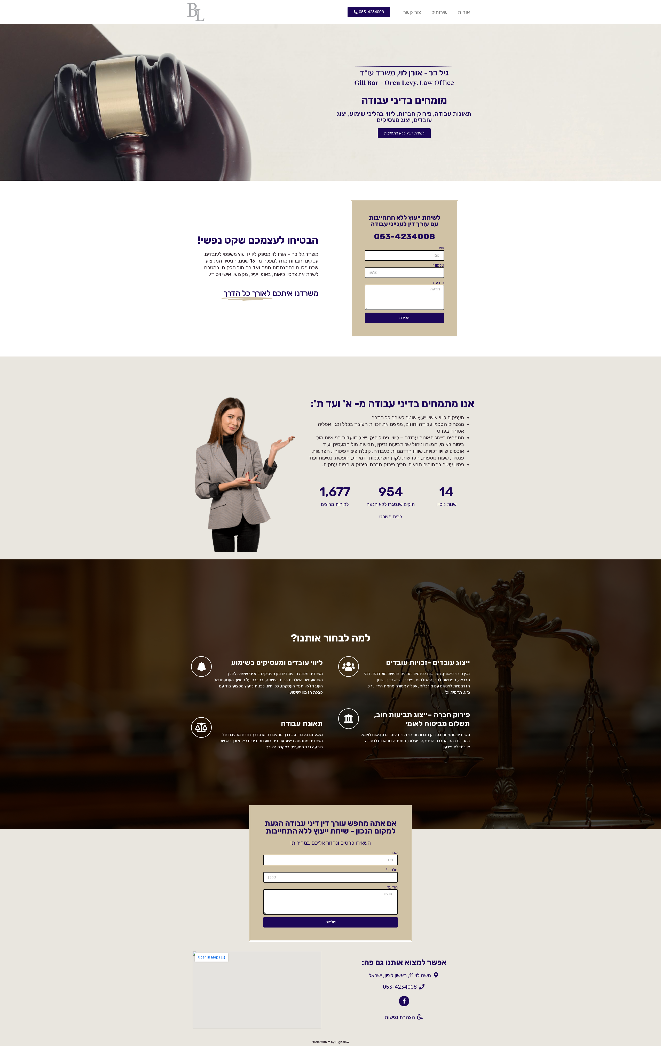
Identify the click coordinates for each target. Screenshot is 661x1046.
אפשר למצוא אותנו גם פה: (404, 962)
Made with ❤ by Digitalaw (330, 1042)
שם (441, 248)
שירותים (439, 12)
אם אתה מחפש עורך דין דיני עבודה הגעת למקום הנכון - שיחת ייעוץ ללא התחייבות (331, 827)
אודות (464, 12)
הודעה (438, 283)
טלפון (439, 265)
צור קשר (412, 12)
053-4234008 (404, 236)
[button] (369, 12)
